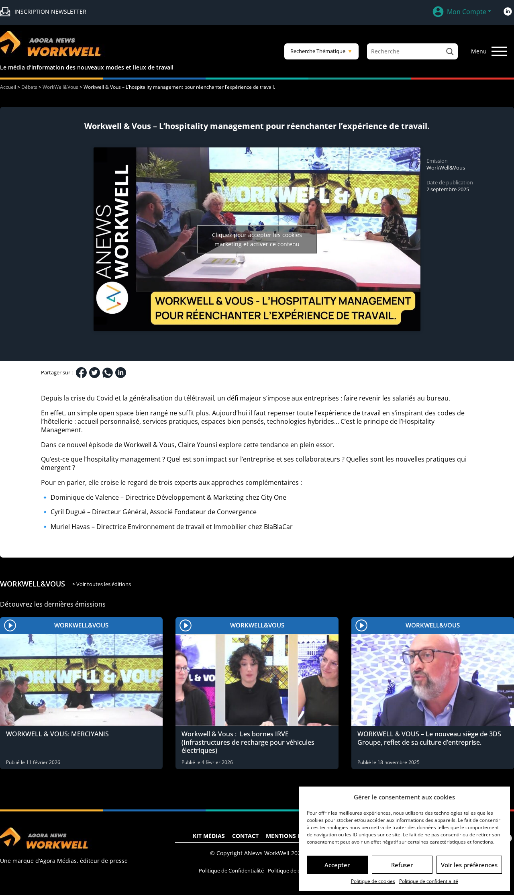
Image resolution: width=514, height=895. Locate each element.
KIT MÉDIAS (209, 836)
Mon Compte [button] (466, 11)
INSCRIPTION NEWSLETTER (50, 11)
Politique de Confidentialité (231, 870)
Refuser (402, 865)
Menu (479, 51)
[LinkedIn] (120, 372)
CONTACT (245, 836)
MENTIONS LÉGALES (294, 836)
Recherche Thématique (321, 51)
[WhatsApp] (107, 373)
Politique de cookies (373, 881)
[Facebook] (81, 372)
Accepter (337, 865)
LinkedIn (507, 11)
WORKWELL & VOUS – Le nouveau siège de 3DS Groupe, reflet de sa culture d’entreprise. (429, 738)
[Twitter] (94, 372)
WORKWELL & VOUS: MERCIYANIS (57, 733)
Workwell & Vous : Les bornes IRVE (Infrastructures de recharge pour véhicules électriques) (248, 742)
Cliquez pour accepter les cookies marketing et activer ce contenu (257, 239)
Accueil (8, 87)
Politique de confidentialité (428, 881)
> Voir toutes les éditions (101, 584)
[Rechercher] (450, 51)
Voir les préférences (469, 865)
